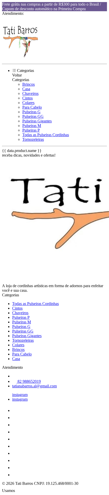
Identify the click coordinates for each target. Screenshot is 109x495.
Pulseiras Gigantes (37, 121)
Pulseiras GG (33, 116)
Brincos (28, 84)
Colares (28, 102)
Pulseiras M (31, 125)
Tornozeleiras (33, 139)
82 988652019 (28, 381)
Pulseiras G (31, 112)
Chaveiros (30, 93)
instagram (20, 394)
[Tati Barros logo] (21, 57)
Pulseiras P (31, 130)
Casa (26, 89)
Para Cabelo (32, 107)
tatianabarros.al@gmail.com (34, 386)
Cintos (27, 98)
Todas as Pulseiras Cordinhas (45, 135)
